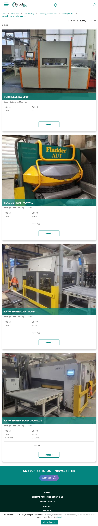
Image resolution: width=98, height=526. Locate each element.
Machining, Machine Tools (48, 14)
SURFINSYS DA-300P (16, 97)
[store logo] (30, 4)
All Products (15, 14)
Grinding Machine (68, 14)
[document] (49, 519)
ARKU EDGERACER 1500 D (19, 311)
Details (59, 517)
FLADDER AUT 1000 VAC (18, 202)
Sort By (72, 21)
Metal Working (29, 14)
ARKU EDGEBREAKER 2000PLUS (23, 420)
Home (4, 14)
